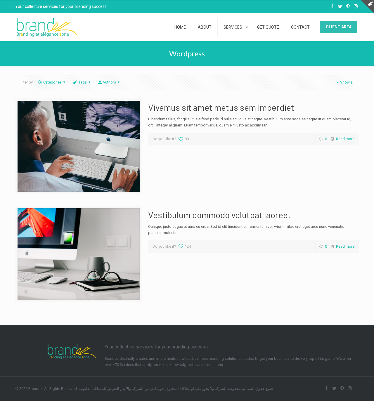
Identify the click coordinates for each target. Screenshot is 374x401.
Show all (347, 82)
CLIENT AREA (339, 27)
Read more (345, 139)
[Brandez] (47, 27)
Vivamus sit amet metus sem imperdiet (221, 107)
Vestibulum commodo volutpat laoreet (219, 214)
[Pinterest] (348, 6)
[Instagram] (356, 6)
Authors (109, 82)
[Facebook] (332, 6)
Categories (52, 82)
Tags (83, 82)
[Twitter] (340, 6)
